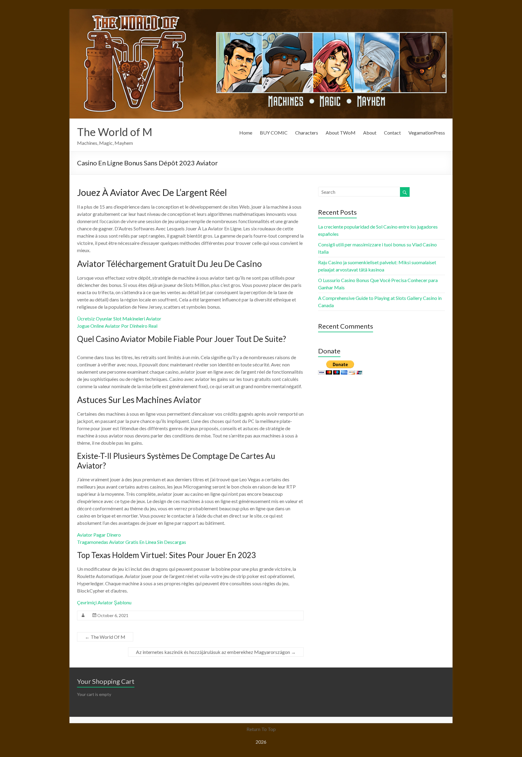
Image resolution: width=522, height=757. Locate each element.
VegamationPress (426, 132)
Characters (306, 132)
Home (245, 132)
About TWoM (341, 132)
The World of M (114, 131)
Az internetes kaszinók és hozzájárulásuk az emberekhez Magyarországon (216, 652)
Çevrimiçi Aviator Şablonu (104, 602)
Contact (392, 132)
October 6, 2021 (112, 615)
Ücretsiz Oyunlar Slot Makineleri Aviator (119, 318)
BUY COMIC (274, 132)
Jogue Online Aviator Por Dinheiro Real (117, 326)
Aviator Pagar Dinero (99, 535)
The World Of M (105, 637)
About (369, 132)
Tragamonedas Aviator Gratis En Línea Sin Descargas (131, 542)
